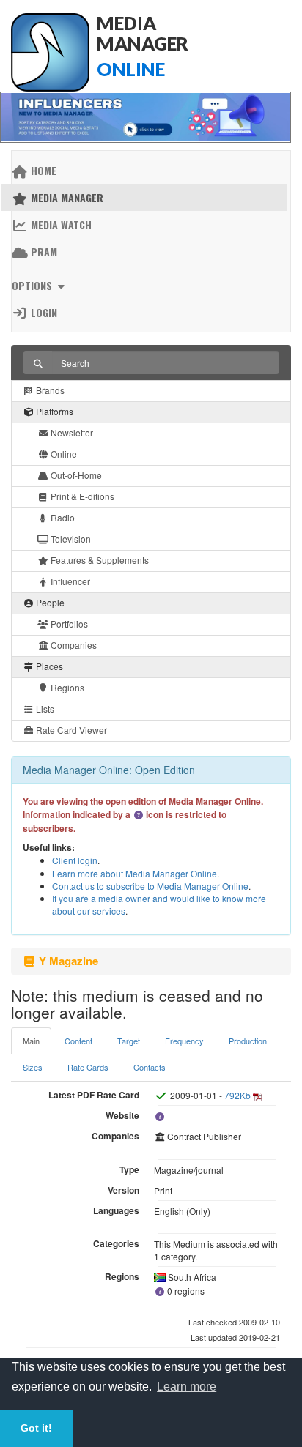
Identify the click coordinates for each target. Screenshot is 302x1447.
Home (42, 170)
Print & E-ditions (81, 496)
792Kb (237, 1095)
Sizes (33, 1067)
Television (69, 538)
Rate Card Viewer (70, 730)
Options (33, 285)
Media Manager (65, 197)
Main (31, 1040)
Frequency (184, 1040)
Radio (61, 517)
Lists (44, 708)
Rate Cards (87, 1067)
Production (248, 1040)
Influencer (69, 581)
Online (62, 453)
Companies (72, 645)
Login (42, 312)
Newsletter (70, 432)
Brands (49, 390)
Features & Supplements (98, 560)
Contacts (149, 1067)
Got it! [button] (36, 1428)
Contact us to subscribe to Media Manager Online (150, 885)
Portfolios (68, 623)
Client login (74, 860)
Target (128, 1040)
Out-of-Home (75, 475)
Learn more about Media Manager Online (134, 873)
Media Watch (60, 224)
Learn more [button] (186, 1386)
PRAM (42, 251)
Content (78, 1040)
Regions (66, 687)
